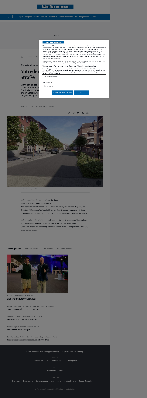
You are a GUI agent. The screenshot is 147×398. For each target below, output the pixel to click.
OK (81, 92)
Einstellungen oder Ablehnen (62, 92)
